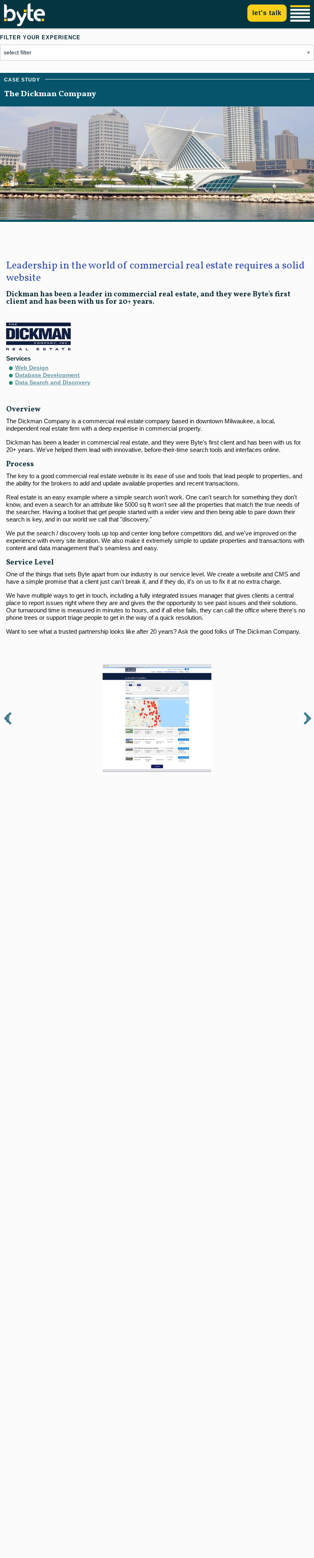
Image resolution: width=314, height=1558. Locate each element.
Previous (7, 718)
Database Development (47, 375)
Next (307, 718)
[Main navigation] (301, 14)
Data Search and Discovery (52, 382)
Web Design (32, 367)
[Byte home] (24, 23)
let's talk (267, 12)
